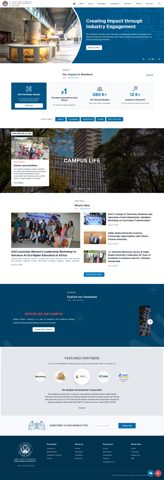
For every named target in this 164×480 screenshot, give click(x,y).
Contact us (51, 448)
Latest (81, 4)
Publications (107, 455)
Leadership (79, 452)
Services (149, 4)
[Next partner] (136, 394)
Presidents (79, 455)
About (90, 4)
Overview (78, 458)
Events (105, 448)
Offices (138, 4)
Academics (115, 4)
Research (127, 4)
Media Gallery (52, 452)
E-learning (134, 452)
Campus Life (135, 455)
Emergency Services (54, 455)
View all (149, 75)
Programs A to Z (109, 462)
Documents (107, 452)
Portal (133, 448)
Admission (102, 4)
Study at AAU (93, 48)
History (77, 448)
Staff (133, 458)
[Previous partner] (27, 394)
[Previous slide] (144, 59)
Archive (49, 458)
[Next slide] (159, 59)
